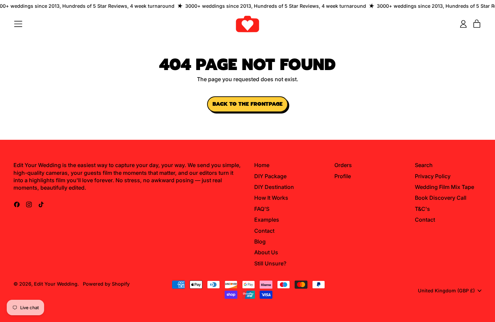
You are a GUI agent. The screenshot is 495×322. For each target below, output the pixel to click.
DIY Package (270, 176)
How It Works (271, 197)
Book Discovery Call (440, 197)
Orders (343, 165)
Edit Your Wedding (55, 284)
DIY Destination (274, 187)
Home (261, 165)
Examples (266, 219)
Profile (342, 176)
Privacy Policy (433, 176)
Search (424, 165)
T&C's (422, 208)
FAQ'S (261, 208)
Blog (260, 241)
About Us (266, 252)
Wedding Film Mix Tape (444, 187)
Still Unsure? (270, 263)
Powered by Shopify (106, 284)
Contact (264, 230)
